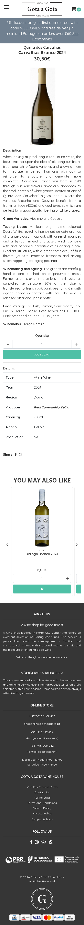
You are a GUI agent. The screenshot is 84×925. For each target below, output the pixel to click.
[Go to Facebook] (31, 843)
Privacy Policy (42, 813)
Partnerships (42, 797)
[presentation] (7, 545)
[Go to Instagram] (37, 843)
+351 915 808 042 (42, 745)
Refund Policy (42, 808)
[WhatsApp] (51, 843)
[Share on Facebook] (16, 454)
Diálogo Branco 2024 (42, 554)
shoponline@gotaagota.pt (42, 724)
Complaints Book (42, 819)
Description (12, 150)
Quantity (42, 336)
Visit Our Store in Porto (42, 787)
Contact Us (42, 792)
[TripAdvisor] (43, 843)
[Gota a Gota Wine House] (42, 9)
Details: (9, 368)
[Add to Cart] (42, 589)
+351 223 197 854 (42, 732)
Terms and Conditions (42, 803)
